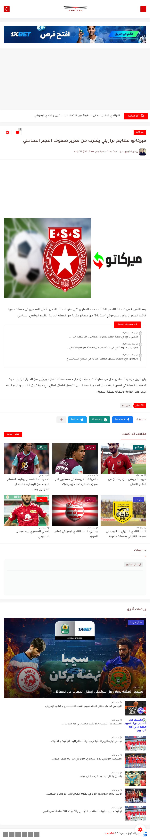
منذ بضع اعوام (128, 332)
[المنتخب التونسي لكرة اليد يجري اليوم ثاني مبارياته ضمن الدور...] (135, 760)
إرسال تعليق (133, 564)
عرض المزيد (13, 434)
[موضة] (24, 834)
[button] (122, 419)
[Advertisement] (75, 79)
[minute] (18, 834)
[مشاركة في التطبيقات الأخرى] (61, 419)
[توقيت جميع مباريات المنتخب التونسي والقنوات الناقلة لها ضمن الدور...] (135, 813)
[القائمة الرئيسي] (143, 9)
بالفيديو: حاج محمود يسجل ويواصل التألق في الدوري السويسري (102, 359)
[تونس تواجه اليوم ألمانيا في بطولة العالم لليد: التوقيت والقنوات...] (135, 743)
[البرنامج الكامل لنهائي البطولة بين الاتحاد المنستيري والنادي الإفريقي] (135, 708)
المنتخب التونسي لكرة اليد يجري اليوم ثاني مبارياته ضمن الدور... (86, 759)
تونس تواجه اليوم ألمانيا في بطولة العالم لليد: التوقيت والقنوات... (85, 741)
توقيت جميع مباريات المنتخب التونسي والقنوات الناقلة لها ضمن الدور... (81, 811)
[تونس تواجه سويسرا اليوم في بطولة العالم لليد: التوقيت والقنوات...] (135, 796)
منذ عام (139, 475)
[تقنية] (30, 834)
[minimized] (11, 834)
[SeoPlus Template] (144, 833)
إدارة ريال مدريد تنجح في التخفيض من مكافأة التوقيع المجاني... (102, 348)
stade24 (109, 833)
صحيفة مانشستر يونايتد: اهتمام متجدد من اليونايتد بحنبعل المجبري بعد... (28, 484)
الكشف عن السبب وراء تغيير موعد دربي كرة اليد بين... (91, 724)
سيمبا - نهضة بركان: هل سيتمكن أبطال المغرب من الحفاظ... (98, 692)
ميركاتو (140, 132)
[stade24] (75, 9)
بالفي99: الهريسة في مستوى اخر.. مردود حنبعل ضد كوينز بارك (75, 482)
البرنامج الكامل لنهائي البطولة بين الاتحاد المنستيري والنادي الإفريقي (77, 115)
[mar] (36, 834)
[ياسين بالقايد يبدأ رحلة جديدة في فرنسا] (135, 778)
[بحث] (7, 9)
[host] (5, 834)
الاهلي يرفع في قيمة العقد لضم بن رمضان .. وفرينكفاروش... (103, 337)
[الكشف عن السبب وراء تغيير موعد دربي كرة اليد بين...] (135, 725)
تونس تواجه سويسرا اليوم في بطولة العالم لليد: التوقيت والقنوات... (84, 794)
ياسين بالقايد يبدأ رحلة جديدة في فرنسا (100, 776)
